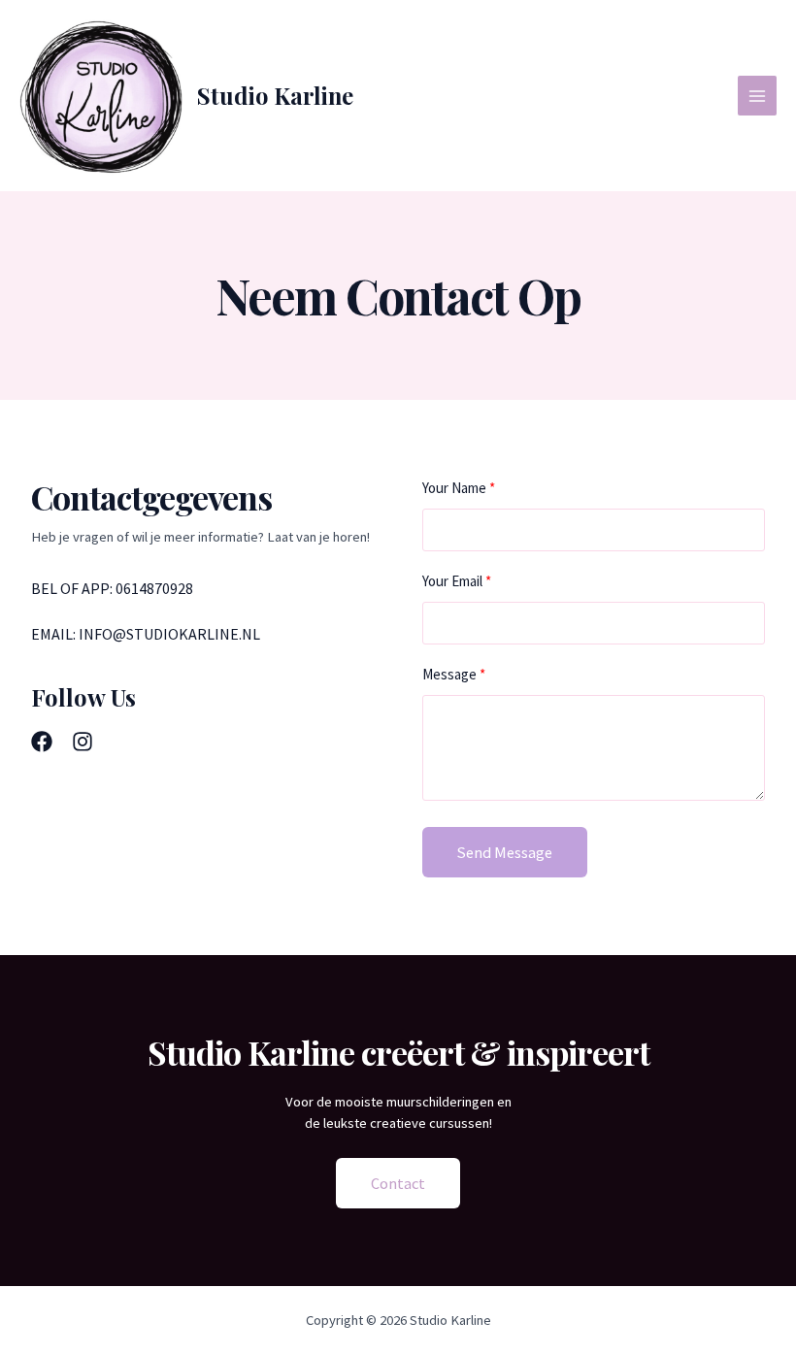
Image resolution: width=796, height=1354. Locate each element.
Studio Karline (275, 95)
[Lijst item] (41, 741)
